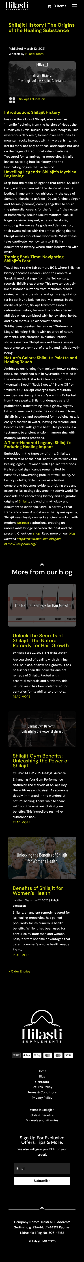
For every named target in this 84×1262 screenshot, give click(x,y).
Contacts (42, 1082)
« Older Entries (19, 971)
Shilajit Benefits (42, 1115)
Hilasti (20, 653)
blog (72, 533)
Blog (42, 1076)
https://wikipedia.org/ (20, 544)
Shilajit (24, 501)
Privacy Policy (42, 1098)
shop (37, 533)
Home (42, 1071)
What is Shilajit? (42, 1110)
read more (21, 697)
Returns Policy (42, 1087)
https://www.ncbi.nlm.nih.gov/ (39, 539)
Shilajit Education (32, 99)
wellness (23, 523)
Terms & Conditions (42, 1092)
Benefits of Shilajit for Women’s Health (38, 890)
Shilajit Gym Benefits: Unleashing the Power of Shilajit (41, 761)
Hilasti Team (34, 54)
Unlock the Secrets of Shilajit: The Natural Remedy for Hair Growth (41, 640)
